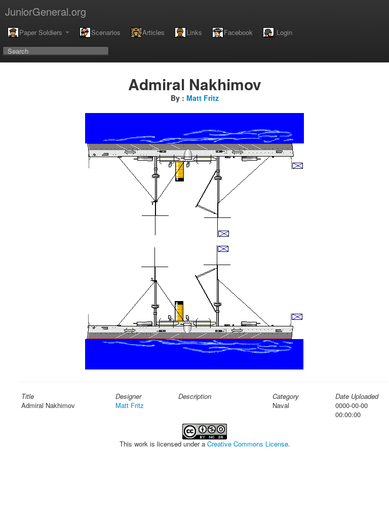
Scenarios (106, 32)
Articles (153, 32)
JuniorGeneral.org (45, 11)
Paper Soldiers (41, 32)
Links (194, 32)
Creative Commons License (247, 444)
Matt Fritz (202, 98)
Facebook (238, 32)
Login (283, 32)
